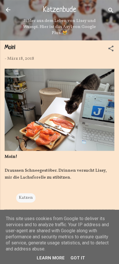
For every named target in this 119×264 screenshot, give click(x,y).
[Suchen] (110, 11)
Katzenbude (59, 10)
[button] (110, 50)
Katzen (26, 198)
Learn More (51, 258)
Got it (77, 258)
